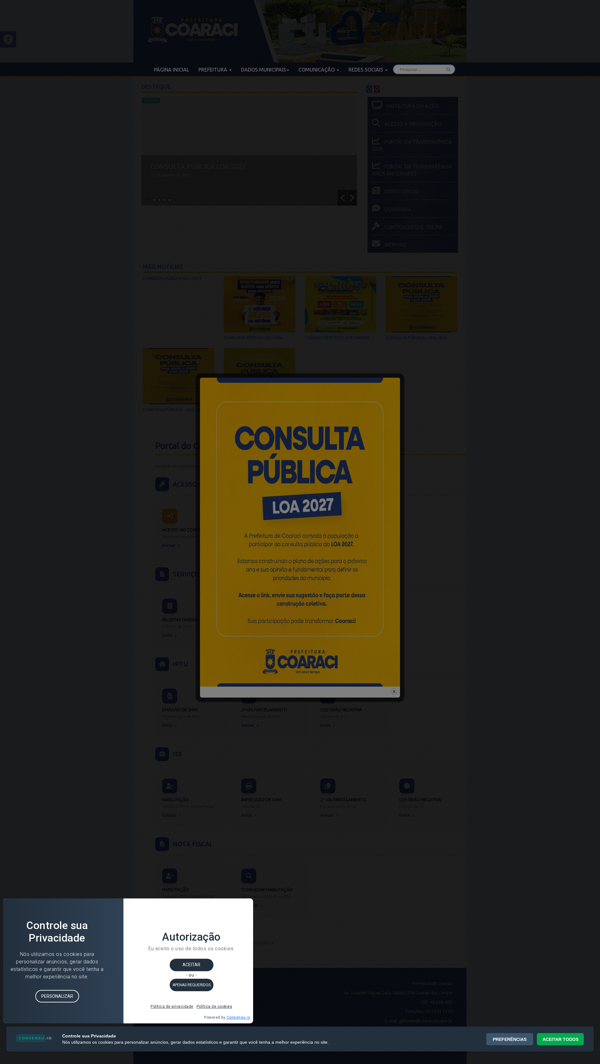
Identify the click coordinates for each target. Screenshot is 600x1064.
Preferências (510, 1039)
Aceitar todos (560, 1039)
